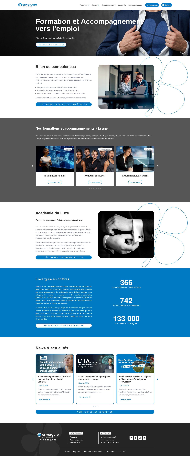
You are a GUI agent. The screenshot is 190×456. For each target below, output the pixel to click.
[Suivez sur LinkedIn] (131, 438)
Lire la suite (43, 397)
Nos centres (153, 5)
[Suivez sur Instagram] (140, 438)
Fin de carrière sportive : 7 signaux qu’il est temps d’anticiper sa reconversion (94, 379)
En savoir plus (55, 182)
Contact (168, 5)
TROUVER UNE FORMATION (51, 44)
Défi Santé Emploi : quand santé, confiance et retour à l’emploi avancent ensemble (134, 379)
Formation (83, 5)
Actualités (122, 5)
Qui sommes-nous (135, 5)
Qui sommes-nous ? (108, 437)
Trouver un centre (107, 440)
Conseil (95, 5)
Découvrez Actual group (110, 442)
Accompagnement (109, 5)
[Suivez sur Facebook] (135, 438)
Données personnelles (94, 451)
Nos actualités (75, 442)
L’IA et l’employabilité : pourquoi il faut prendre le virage (54, 378)
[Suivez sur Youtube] (144, 438)
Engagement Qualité (116, 451)
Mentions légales (72, 451)
